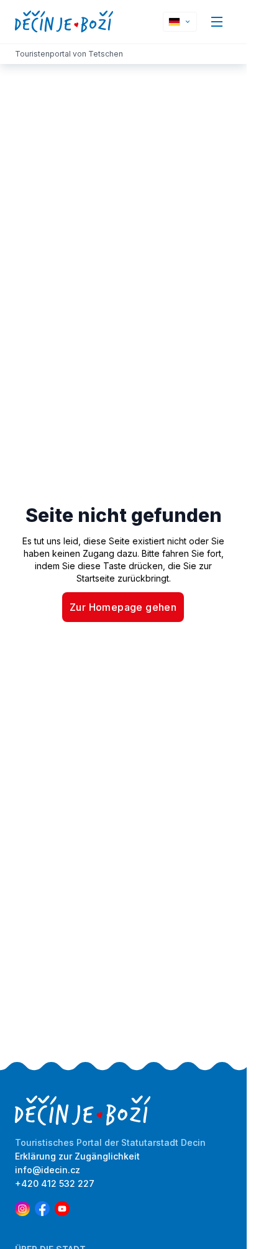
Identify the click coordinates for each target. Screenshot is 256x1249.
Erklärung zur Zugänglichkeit (77, 1156)
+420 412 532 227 (54, 1183)
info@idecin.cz (47, 1169)
